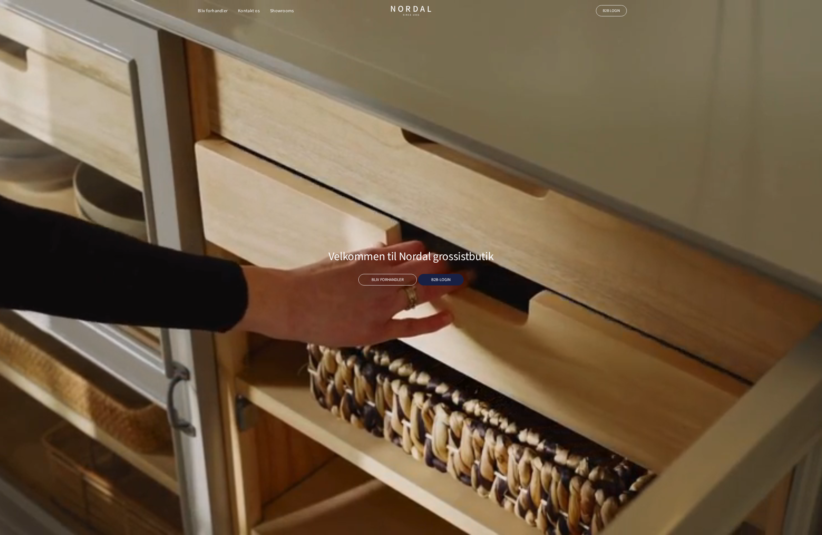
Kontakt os (249, 11)
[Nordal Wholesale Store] (411, 11)
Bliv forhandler (213, 11)
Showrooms (282, 11)
